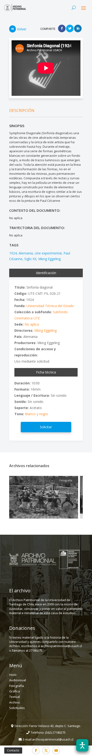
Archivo (14, 702)
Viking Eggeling (49, 259)
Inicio (13, 674)
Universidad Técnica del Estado (50, 306)
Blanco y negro (36, 414)
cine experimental (48, 253)
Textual (14, 697)
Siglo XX (30, 259)
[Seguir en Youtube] (56, 750)
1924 (13, 253)
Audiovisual (17, 680)
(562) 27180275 (55, 732)
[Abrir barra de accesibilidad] (82, 745)
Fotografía (16, 686)
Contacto (13, 750)
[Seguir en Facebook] (35, 750)
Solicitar (46, 427)
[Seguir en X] (46, 750)
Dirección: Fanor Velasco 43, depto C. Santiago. (48, 726)
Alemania (26, 253)
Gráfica (14, 691)
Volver (21, 29)
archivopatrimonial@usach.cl (52, 739)
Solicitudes (17, 708)
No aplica (32, 324)
